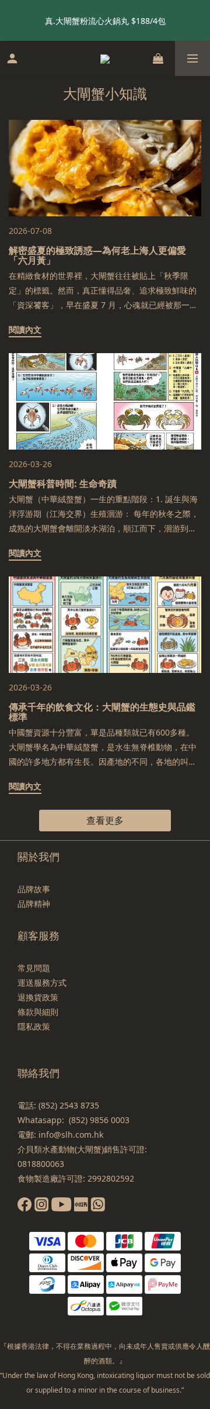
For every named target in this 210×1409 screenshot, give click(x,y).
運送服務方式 (42, 982)
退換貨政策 (38, 997)
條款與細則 (38, 1011)
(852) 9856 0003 (99, 1119)
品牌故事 (34, 889)
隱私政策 (34, 1026)
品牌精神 (34, 903)
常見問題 (34, 967)
